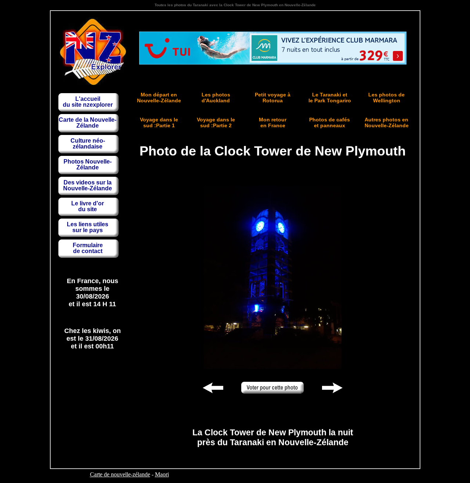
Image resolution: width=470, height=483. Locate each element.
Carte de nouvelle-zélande (120, 474)
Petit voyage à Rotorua (272, 97)
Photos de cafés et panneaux (329, 122)
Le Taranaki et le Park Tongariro (329, 97)
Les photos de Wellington (386, 97)
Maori (162, 474)
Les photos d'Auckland (216, 97)
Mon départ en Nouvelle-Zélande (159, 97)
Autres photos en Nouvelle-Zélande (387, 122)
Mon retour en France (272, 122)
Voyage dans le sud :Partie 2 (216, 122)
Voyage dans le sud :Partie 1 (159, 122)
